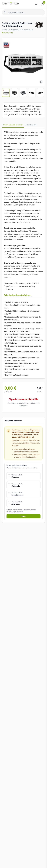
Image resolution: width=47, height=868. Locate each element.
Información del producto (13, 125)
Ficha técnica (31, 125)
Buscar (23, 516)
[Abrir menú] (35, 3)
